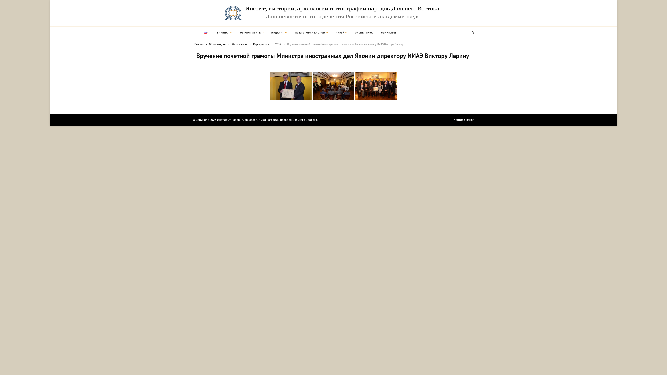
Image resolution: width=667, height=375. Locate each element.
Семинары (388, 32)
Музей (340, 32)
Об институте (250, 32)
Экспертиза (364, 32)
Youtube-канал (464, 120)
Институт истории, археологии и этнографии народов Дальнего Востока (342, 8)
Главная (223, 32)
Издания (277, 32)
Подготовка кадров (310, 32)
